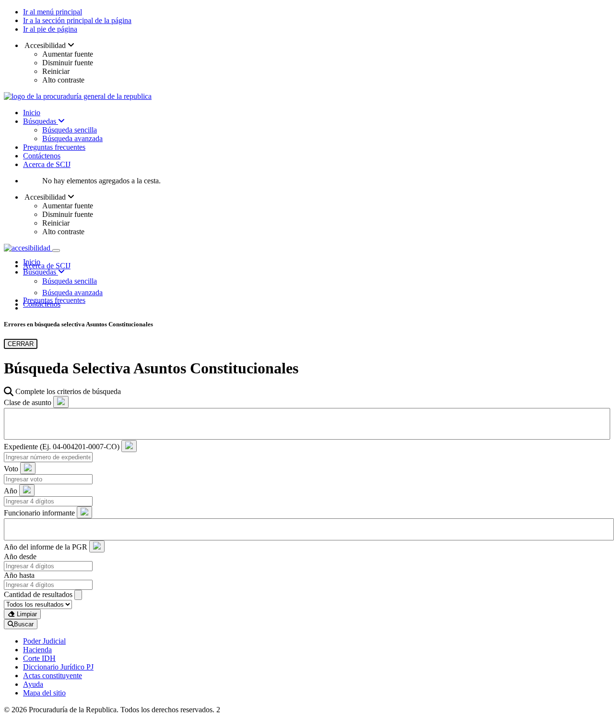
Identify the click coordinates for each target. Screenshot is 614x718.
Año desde (20, 556)
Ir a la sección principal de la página (77, 20)
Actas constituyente (52, 675)
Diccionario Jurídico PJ (58, 667)
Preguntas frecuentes (54, 147)
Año (10, 491)
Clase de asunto (27, 402)
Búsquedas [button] (40, 272)
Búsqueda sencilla (69, 130)
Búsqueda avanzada (72, 138)
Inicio (31, 112)
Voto (11, 469)
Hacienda (37, 650)
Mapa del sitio (44, 693)
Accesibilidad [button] (45, 45)
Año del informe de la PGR (45, 547)
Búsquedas (40, 121)
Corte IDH (39, 658)
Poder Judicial (44, 641)
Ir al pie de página (50, 29)
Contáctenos (41, 156)
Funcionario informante (39, 513)
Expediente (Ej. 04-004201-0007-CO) (61, 447)
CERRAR (21, 343)
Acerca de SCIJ (47, 164)
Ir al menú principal (52, 12)
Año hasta (19, 575)
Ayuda (33, 684)
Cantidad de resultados (38, 594)
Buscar (24, 624)
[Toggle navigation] (56, 250)
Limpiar (26, 614)
